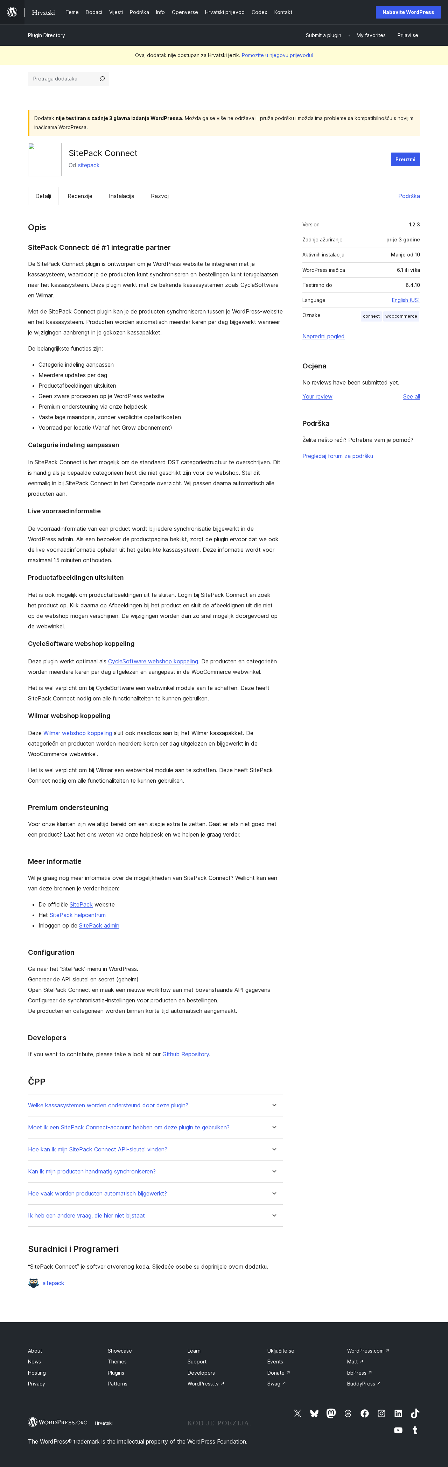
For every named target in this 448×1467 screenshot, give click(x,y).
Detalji (43, 195)
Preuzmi (405, 159)
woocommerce (401, 316)
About (35, 1351)
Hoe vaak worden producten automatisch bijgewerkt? (97, 1193)
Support (197, 1361)
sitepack (89, 165)
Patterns (117, 1384)
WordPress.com (368, 1351)
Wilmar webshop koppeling (77, 732)
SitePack (81, 904)
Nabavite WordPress (408, 12)
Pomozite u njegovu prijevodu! (277, 55)
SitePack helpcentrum (78, 914)
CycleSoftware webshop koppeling (153, 661)
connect (371, 316)
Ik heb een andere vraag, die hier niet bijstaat (86, 1215)
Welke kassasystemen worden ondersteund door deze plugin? (108, 1105)
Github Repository (185, 1054)
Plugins (116, 1373)
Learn (194, 1351)
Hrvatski (104, 1423)
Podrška (409, 195)
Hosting (37, 1373)
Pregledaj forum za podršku (337, 455)
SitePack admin (99, 925)
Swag (276, 1384)
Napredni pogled (323, 336)
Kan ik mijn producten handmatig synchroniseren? (92, 1171)
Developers (201, 1373)
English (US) (406, 300)
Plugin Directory (46, 35)
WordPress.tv (206, 1384)
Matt (355, 1361)
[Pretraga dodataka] (102, 79)
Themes (117, 1361)
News (34, 1361)
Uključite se (280, 1351)
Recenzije (80, 195)
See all (411, 396)
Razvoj (160, 195)
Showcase (120, 1351)
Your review (317, 396)
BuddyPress (364, 1384)
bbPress (359, 1373)
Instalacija (121, 195)
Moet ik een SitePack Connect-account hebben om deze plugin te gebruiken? (129, 1127)
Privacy (36, 1384)
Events (275, 1361)
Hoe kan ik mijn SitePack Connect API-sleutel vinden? (97, 1149)
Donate (278, 1373)
